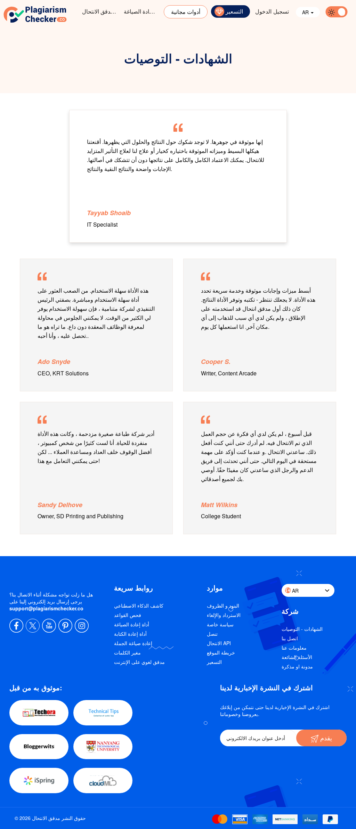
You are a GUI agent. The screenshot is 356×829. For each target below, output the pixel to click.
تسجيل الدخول (272, 11)
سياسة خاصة (220, 624)
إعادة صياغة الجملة (133, 643)
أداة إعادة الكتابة (130, 633)
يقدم (325, 737)
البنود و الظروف (223, 605)
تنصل (212, 633)
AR (306, 12)
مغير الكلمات (127, 652)
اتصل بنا (290, 638)
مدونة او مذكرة (297, 666)
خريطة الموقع (221, 652)
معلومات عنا (294, 647)
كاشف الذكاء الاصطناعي (138, 605)
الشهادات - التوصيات (302, 628)
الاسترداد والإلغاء (224, 614)
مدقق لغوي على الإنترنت (139, 661)
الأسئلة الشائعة (297, 656)
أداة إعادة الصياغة (143, 11)
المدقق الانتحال (99, 11)
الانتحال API (219, 643)
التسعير (234, 11)
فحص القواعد (127, 614)
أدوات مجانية (186, 12)
